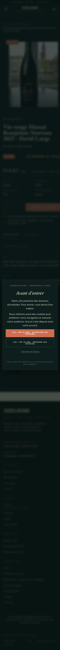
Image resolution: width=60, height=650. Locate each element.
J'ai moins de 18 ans (30, 351)
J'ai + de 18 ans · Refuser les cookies (30, 343)
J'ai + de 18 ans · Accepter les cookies (30, 333)
